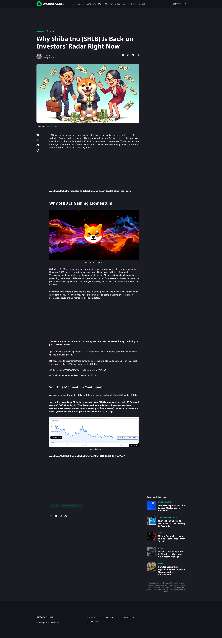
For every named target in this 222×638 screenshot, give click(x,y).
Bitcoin (161, 502)
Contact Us (91, 617)
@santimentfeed (73, 361)
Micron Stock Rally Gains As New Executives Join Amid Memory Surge (170, 554)
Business (161, 517)
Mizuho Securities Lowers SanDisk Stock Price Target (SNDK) (171, 539)
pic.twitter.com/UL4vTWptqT (92, 370)
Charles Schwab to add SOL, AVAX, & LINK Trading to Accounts (171, 523)
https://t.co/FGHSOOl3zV (65, 370)
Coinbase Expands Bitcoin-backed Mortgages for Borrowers (171, 508)
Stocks (160, 533)
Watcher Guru (45, 617)
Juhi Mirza (46, 55)
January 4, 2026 (88, 375)
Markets (167, 502)
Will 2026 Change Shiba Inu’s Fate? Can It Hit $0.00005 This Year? (92, 456)
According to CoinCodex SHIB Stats (66, 395)
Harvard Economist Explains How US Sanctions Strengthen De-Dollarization (171, 571)
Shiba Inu (40, 31)
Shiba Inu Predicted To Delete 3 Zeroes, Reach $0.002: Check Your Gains (95, 191)
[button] (176, 4)
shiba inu (54, 506)
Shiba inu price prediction (72, 506)
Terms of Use (129, 617)
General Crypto (171, 517)
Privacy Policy (92, 621)
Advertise (109, 617)
